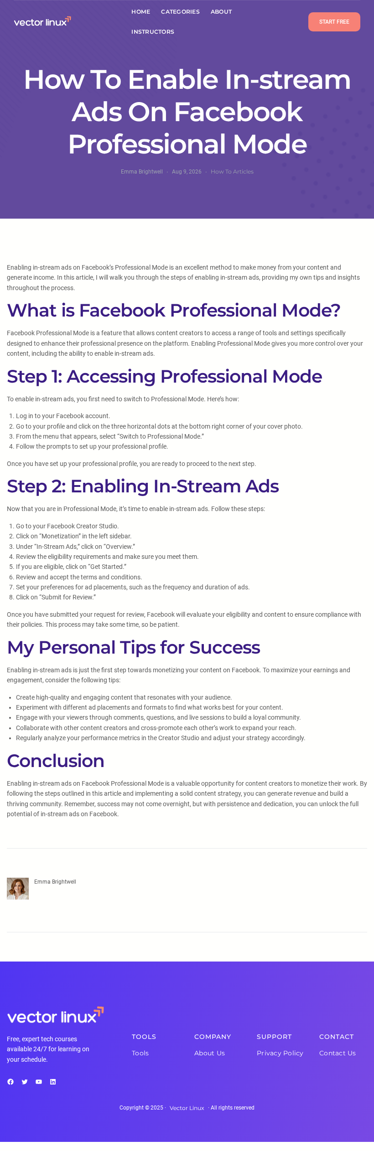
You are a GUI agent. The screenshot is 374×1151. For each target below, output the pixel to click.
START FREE (334, 22)
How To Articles (232, 171)
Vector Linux (187, 1108)
